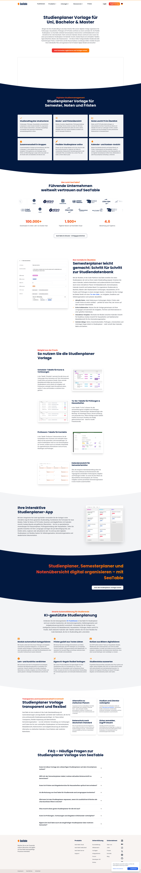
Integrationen (96, 853)
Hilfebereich (95, 847)
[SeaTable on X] (122, 851)
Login (104, 4)
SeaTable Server (79, 850)
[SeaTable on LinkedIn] (122, 840)
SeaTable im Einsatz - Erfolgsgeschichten (70, 236)
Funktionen (41, 4)
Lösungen (64, 4)
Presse (109, 850)
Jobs (108, 847)
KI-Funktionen (72, 621)
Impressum (20, 871)
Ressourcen (77, 4)
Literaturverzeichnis (108, 707)
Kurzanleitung (96, 844)
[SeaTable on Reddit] (122, 855)
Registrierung (114, 4)
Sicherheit (37, 871)
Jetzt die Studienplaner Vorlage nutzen (107, 587)
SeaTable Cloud (79, 844)
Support (77, 853)
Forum (94, 856)
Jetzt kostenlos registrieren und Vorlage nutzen (70, 50)
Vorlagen (95, 850)
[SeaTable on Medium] (122, 844)
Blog (108, 856)
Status (94, 862)
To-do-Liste (94, 294)
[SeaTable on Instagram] (122, 847)
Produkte (51, 4)
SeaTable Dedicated (80, 847)
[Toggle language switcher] (121, 3)
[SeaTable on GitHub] (122, 858)
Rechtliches (29, 871)
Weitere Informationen (118, 868)
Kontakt (109, 853)
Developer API (96, 859)
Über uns (109, 844)
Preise (89, 4)
